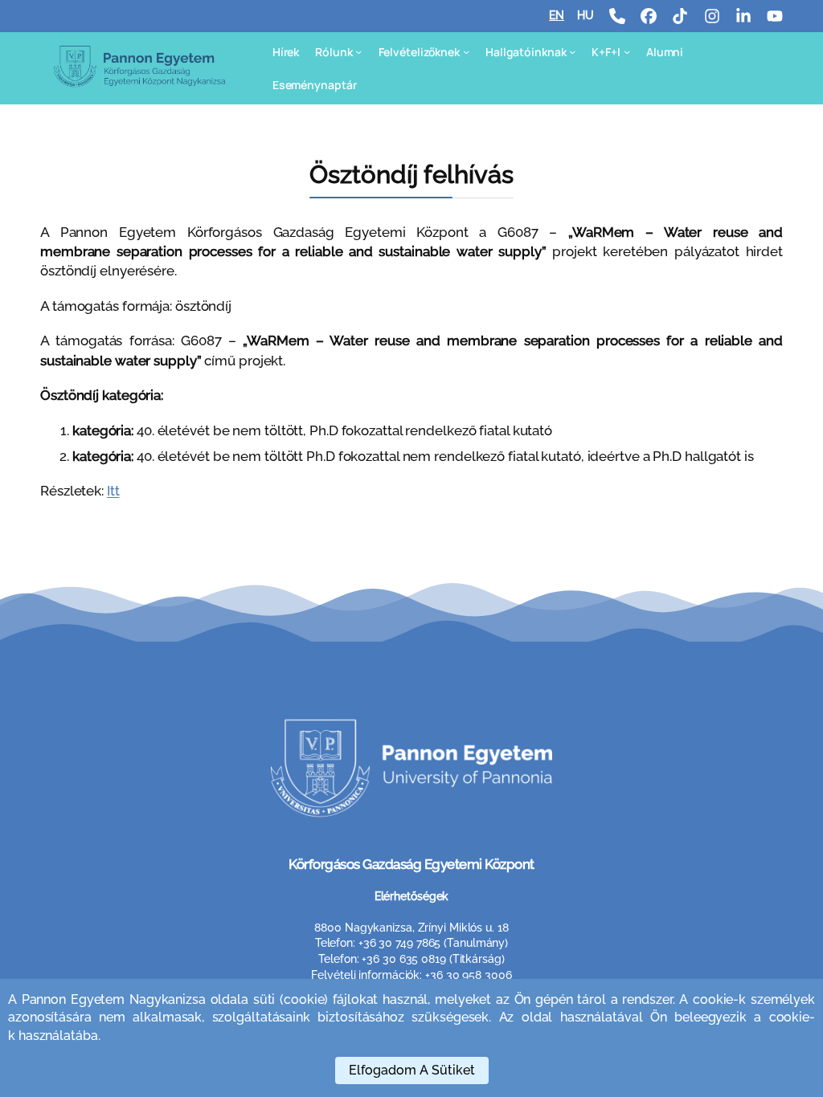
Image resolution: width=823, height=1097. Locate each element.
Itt (113, 491)
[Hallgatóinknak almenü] (572, 51)
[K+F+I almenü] (627, 51)
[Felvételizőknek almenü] (466, 51)
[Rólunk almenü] (358, 51)
